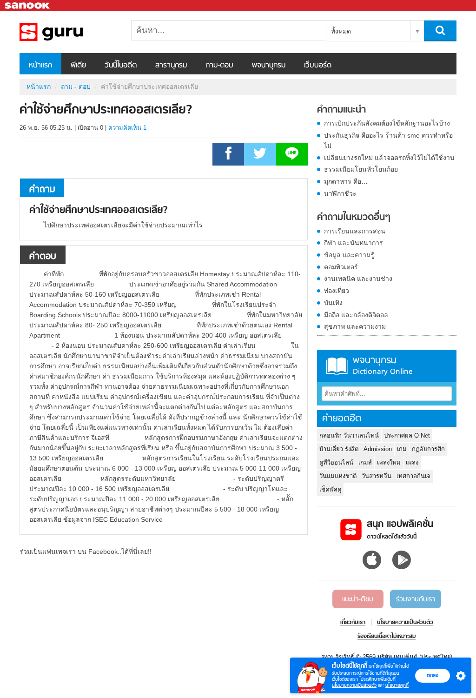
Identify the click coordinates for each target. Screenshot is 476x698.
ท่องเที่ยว (336, 290)
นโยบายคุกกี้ (397, 685)
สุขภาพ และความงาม (355, 326)
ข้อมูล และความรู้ (349, 255)
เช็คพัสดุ (330, 489)
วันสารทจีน (376, 475)
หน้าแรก (40, 66)
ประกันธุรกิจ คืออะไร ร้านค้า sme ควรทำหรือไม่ (388, 140)
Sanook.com (28, 6)
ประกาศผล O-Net (407, 435)
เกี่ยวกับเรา (352, 622)
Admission (378, 448)
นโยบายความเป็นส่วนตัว (354, 685)
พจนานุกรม (268, 66)
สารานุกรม (171, 66)
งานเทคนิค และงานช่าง (358, 278)
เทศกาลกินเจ (413, 475)
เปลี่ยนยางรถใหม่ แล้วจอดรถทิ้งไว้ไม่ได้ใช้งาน (389, 157)
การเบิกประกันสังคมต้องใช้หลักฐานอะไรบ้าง (387, 123)
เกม (402, 448)
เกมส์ (365, 462)
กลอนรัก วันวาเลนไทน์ (349, 435)
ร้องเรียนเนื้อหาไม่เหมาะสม (386, 636)
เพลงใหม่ (389, 462)
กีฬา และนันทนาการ (353, 242)
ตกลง (432, 675)
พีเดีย (78, 66)
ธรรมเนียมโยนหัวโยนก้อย (361, 169)
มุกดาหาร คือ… (346, 181)
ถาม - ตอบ (76, 86)
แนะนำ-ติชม (357, 599)
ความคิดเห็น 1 (127, 127)
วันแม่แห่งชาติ (338, 475)
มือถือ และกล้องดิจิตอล (356, 315)
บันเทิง (333, 302)
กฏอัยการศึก (428, 448)
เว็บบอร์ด (317, 66)
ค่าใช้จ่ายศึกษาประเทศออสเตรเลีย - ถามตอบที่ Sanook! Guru (68, 32)
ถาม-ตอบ (219, 66)
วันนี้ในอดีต (121, 66)
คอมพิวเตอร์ (341, 267)
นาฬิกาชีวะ (340, 193)
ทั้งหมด (341, 31)
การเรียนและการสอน (354, 231)
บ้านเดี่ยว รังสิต (338, 448)
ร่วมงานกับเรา (415, 599)
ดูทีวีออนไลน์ (336, 462)
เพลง (412, 462)
